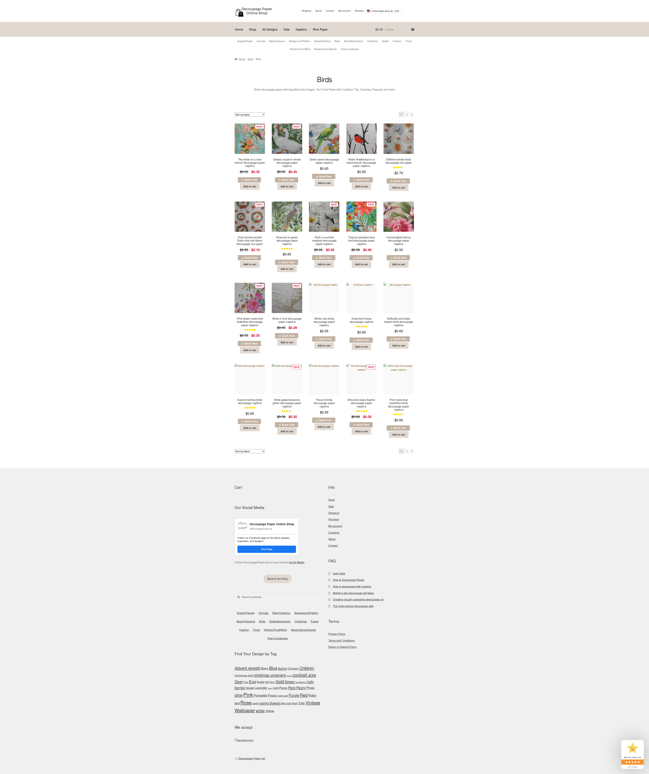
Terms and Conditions (341, 640)
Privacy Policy (336, 634)
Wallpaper (245, 710)
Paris (292, 687)
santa (255, 703)
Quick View (251, 179)
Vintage (313, 702)
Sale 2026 (339, 573)
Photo (310, 687)
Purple (294, 695)
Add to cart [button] (249, 186)
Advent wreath (247, 668)
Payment (333, 519)
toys (294, 703)
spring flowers (270, 703)
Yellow (270, 711)
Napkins (301, 29)
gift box (270, 682)
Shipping (306, 10)
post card (283, 695)
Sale (287, 29)
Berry (264, 668)
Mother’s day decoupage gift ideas (353, 593)
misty (270, 688)
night (276, 688)
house (250, 687)
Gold (279, 681)
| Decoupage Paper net (251, 758)
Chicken (293, 668)
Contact (330, 10)
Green (290, 681)
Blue (273, 668)
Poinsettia (260, 695)
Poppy (272, 695)
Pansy (283, 687)
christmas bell (244, 675)
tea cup (286, 703)
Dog (246, 682)
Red (304, 695)
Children (306, 668)
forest (260, 682)
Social (318, 10)
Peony (301, 687)
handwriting (300, 682)
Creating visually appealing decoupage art (358, 599)
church (289, 676)
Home (239, 29)
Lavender (261, 687)
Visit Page (266, 549)
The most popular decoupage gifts (353, 606)
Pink (248, 694)
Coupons (333, 532)
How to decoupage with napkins (352, 586)
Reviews (359, 10)
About (331, 539)
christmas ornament (270, 675)
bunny (282, 668)
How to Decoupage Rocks (348, 580)
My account (344, 10)
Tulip (301, 703)
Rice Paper (320, 29)
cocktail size (304, 675)
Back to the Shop (277, 579)
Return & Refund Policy (342, 647)
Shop (252, 29)
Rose (246, 702)
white (260, 710)
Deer (239, 681)
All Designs (270, 29)
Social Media (296, 562)
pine (239, 695)
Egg (252, 681)
